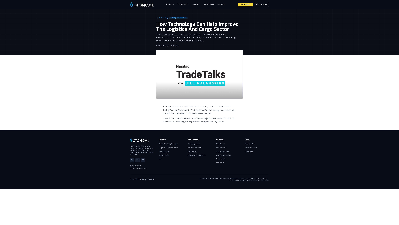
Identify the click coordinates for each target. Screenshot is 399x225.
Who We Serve (221, 148)
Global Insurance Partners (197, 155)
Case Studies (192, 151)
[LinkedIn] (132, 160)
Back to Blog (163, 18)
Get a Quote (245, 5)
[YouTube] (143, 160)
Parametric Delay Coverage (168, 144)
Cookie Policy (249, 151)
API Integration (164, 155)
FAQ (160, 159)
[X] (137, 160)
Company (196, 5)
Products (169, 5)
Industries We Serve (194, 148)
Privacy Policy (250, 144)
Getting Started (164, 151)
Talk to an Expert (261, 5)
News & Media (209, 5)
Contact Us (221, 5)
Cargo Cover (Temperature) (168, 148)
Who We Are (220, 144)
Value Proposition (194, 144)
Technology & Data (222, 151)
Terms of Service (251, 148)
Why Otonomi (182, 5)
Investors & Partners (223, 155)
